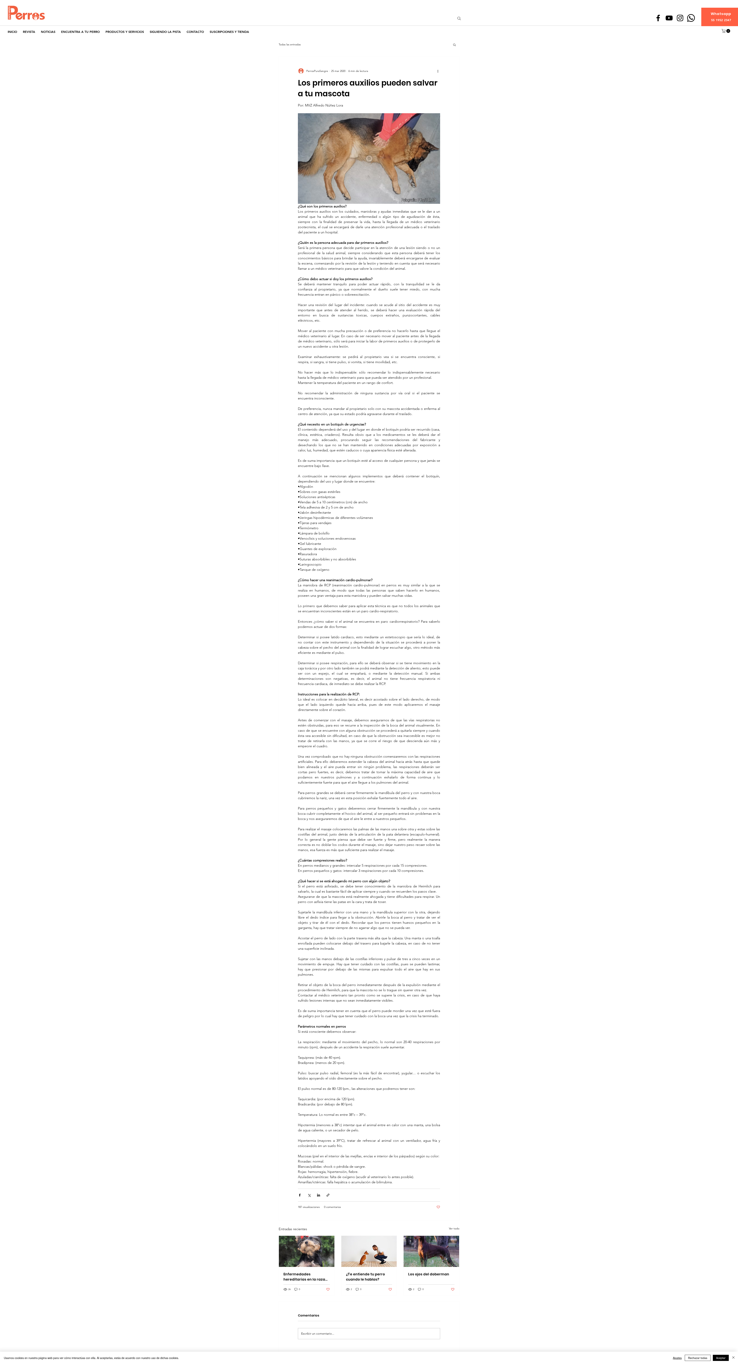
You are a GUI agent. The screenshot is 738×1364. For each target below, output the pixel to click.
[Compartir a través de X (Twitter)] (309, 1195)
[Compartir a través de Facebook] (300, 1195)
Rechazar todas (697, 1358)
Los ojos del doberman (428, 1274)
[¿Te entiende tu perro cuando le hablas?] (369, 1251)
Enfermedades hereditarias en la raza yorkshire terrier (304, 1277)
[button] (726, 31)
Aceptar (721, 1358)
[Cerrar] (733, 1358)
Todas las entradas (290, 44)
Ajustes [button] (677, 1358)
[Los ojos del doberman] (431, 1251)
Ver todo (454, 1228)
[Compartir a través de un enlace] (328, 1195)
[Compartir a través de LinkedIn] (318, 1195)
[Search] (459, 18)
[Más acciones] (437, 71)
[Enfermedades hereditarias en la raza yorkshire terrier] (306, 1251)
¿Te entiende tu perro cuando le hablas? (365, 1277)
